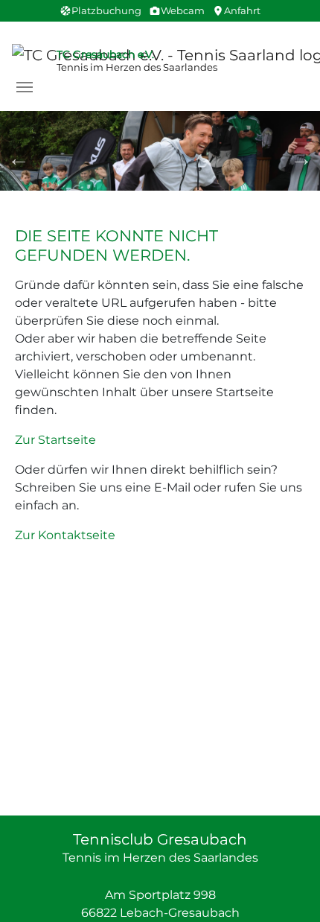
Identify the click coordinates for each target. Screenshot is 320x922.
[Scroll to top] (287, 889)
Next (301, 159)
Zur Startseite (55, 440)
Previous (18, 159)
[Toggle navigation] (24, 87)
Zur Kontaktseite (65, 535)
